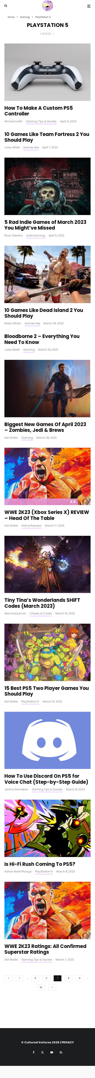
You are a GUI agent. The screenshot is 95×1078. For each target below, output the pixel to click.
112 (41, 987)
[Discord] (47, 740)
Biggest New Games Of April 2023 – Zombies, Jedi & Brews (45, 427)
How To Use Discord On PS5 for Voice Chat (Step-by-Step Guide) (46, 779)
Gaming (29, 349)
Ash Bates (11, 438)
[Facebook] (34, 1052)
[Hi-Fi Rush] (47, 828)
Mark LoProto (12, 323)
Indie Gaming (35, 235)
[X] (42, 1052)
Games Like (31, 147)
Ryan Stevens (13, 235)
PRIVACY (67, 1042)
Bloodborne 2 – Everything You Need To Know (42, 339)
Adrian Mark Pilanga (18, 871)
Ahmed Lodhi (13, 121)
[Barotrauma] (47, 186)
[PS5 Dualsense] (47, 72)
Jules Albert (12, 147)
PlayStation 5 (30, 701)
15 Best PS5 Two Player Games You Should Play (46, 691)
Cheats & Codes (41, 613)
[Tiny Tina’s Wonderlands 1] (47, 564)
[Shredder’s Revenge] (47, 652)
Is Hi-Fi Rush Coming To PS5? (39, 864)
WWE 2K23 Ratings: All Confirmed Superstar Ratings (45, 949)
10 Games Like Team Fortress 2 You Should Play (46, 137)
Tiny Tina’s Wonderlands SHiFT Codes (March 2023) (42, 603)
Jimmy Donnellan (16, 789)
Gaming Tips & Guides (41, 121)
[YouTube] (51, 1052)
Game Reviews (31, 525)
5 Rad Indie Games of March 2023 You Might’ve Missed (45, 225)
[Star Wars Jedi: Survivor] (47, 388)
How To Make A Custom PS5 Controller (38, 111)
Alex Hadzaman (15, 613)
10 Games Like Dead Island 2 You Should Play (43, 313)
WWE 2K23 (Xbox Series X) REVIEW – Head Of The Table (46, 515)
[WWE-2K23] (47, 476)
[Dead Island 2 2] (47, 274)
